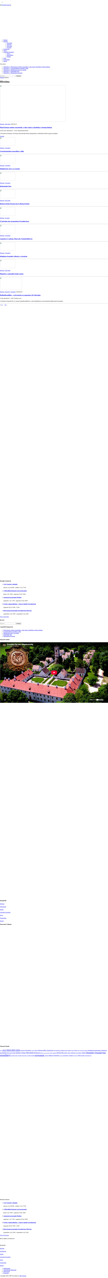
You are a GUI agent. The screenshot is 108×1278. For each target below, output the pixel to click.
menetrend (54, 1053)
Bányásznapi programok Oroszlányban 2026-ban (17, 610)
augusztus (22, 1050)
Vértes (79, 1055)
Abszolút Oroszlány (8, 52)
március (73, 1053)
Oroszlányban (100, 1053)
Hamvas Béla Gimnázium (45, 1050)
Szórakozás (6, 49)
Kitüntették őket (5, 186)
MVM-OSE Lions (62, 1053)
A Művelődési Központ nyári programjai (15, 591)
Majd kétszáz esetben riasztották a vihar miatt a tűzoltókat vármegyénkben (26, 127)
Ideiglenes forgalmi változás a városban (13, 256)
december (28, 1050)
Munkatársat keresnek (9, 636)
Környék (9, 44)
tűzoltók (75, 1055)
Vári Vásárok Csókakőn (10, 584)
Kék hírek (9, 46)
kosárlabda (3, 1053)
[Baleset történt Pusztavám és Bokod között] (7, 197)
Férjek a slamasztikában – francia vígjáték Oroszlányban (19, 604)
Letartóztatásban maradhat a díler (12, 151)
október (84, 1053)
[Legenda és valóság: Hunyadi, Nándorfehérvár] (7, 232)
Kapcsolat (6, 1273)
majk (51, 1053)
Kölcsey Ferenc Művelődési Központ (28, 1053)
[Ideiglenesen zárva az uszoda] (7, 162)
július (72, 1050)
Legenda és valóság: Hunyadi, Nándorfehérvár (16, 239)
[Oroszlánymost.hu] (54, 5)
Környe (42, 1053)
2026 (18, 1050)
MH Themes (22, 1276)
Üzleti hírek (6, 59)
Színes (5, 50)
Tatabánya (71, 1055)
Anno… (9, 53)
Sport (4, 58)
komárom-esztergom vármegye (97, 1050)
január (69, 1050)
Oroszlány (9, 43)
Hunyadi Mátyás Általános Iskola (60, 1050)
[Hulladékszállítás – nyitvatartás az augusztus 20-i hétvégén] (11, 289)
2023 (4, 1050)
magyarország (46, 1052)
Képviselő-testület (11, 1053)
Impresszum (6, 1271)
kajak (79, 1050)
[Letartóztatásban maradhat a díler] (7, 145)
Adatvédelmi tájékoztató (9, 1270)
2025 (13, 1050)
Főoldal (5, 40)
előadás (32, 1050)
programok (39, 1055)
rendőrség (47, 1055)
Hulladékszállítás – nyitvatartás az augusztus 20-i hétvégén (20, 295)
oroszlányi (5, 1055)
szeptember (65, 1055)
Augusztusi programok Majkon (12, 597)
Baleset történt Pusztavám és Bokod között (14, 204)
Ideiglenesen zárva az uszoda (10, 169)
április (82, 1055)
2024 (8, 1050)
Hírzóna (5, 41)
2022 (1, 1050)
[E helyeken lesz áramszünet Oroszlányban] (7, 215)
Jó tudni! (9, 47)
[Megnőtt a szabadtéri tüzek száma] (7, 267)
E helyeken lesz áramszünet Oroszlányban (14, 221)
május (69, 1053)
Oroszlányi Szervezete (22, 1055)
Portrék (9, 56)
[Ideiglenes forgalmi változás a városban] (7, 250)
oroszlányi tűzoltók (31, 1055)
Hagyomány (10, 55)
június (75, 1050)
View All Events (4, 616)
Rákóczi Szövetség (54, 1055)
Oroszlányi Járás (14, 1055)
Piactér (5, 61)
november (78, 1053)
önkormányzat (88, 1055)
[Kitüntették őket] (7, 180)
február (36, 1050)
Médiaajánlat (6, 1268)
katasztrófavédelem (84, 1050)
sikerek (60, 1055)
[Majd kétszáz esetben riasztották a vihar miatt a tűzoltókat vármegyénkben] (33, 121)
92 (5, 305)
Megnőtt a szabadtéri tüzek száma (11, 274)
